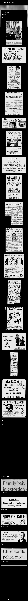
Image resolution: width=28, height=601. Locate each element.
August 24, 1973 (4, 526)
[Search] (26, 2)
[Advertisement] (14, 455)
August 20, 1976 (4, 492)
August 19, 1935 (4, 509)
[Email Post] (3, 421)
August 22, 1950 (4, 544)
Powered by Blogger (14, 599)
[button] (3, 17)
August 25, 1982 (4, 561)
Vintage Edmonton (9, 2)
